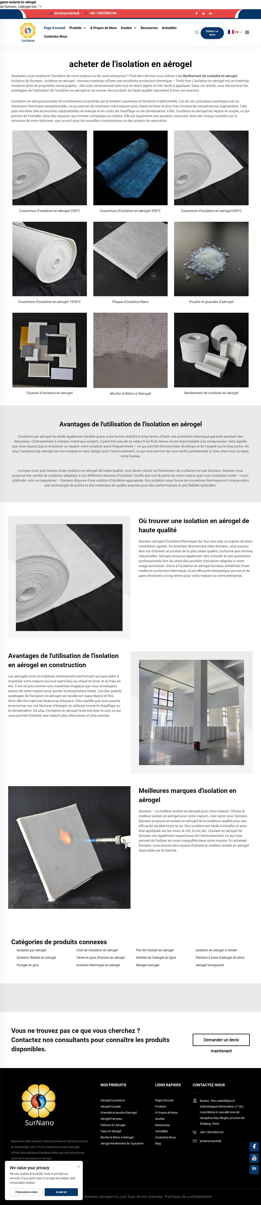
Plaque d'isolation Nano (130, 302)
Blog (158, 1143)
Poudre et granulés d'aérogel (211, 302)
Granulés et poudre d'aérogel (119, 1112)
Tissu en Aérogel (111, 1131)
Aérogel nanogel (147, 965)
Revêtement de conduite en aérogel (211, 393)
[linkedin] (210, 13)
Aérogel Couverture (113, 1100)
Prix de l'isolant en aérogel (155, 950)
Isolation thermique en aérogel (98, 965)
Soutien (127, 28)
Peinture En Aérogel (113, 1125)
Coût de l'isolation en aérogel (97, 950)
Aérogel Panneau (111, 1118)
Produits (75, 28)
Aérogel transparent (210, 965)
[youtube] (204, 13)
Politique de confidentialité (188, 1197)
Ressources (149, 28)
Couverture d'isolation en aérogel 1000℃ (49, 302)
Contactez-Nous (55, 36)
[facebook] (197, 13)
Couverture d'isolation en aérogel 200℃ (49, 211)
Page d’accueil (54, 28)
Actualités (169, 28)
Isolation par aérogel (31, 950)
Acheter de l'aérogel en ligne (156, 958)
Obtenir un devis (212, 33)
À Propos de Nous (103, 28)
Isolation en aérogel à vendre (216, 950)
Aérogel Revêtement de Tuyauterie (122, 1143)
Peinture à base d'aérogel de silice (220, 958)
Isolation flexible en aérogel (36, 958)
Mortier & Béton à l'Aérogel (130, 393)
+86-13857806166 (102, 13)
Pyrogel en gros (28, 965)
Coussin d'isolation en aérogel (50, 393)
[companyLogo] (27, 32)
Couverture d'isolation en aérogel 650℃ (211, 211)
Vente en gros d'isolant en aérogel (100, 958)
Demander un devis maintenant (221, 1041)
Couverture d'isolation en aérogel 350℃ (130, 211)
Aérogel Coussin (111, 1106)
